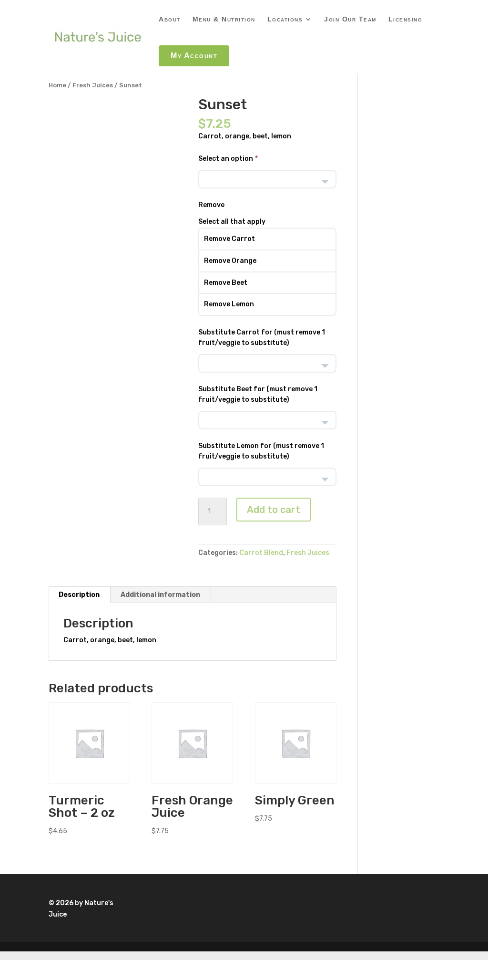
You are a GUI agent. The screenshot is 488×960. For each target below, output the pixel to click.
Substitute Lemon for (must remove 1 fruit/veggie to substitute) (261, 451)
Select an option (225, 159)
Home (57, 85)
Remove (211, 205)
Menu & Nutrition (224, 19)
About (170, 19)
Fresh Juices (92, 85)
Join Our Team (350, 19)
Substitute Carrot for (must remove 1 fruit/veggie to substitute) (261, 337)
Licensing (405, 19)
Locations (285, 19)
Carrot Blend (261, 553)
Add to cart (273, 509)
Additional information (160, 595)
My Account (194, 56)
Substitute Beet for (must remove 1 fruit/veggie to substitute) (257, 394)
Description (79, 595)
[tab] (79, 595)
